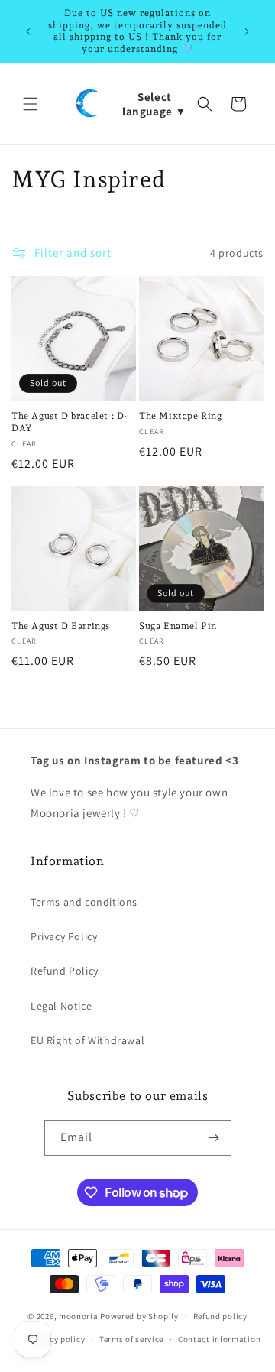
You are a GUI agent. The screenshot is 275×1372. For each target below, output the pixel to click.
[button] (30, 104)
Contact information (219, 1339)
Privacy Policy (64, 936)
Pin (178, 626)
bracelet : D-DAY (69, 421)
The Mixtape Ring (180, 415)
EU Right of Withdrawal (87, 1040)
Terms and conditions (84, 902)
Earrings (60, 626)
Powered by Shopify (139, 1316)
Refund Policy (65, 971)
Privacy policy (56, 1339)
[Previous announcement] (28, 31)
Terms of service (131, 1339)
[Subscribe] (214, 1138)
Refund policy (220, 1316)
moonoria (79, 1316)
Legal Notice (61, 1006)
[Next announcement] (247, 31)
